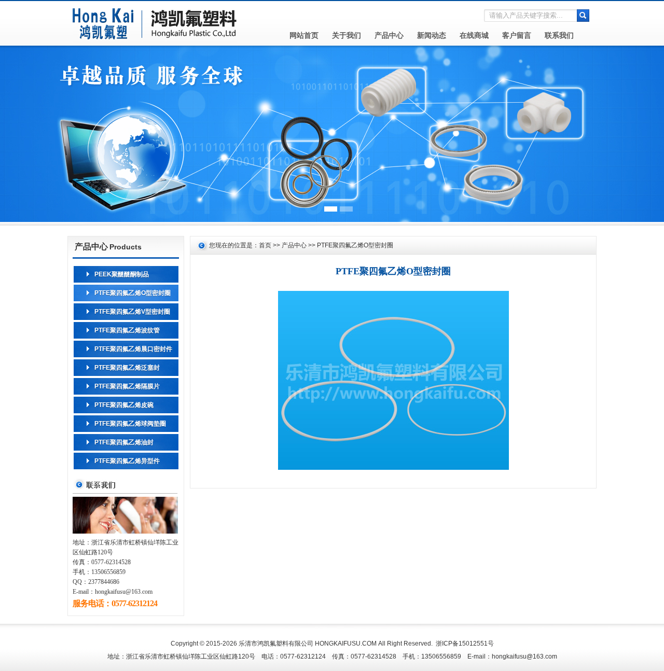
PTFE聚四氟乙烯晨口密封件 (133, 349)
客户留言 (516, 35)
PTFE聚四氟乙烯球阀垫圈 (130, 423)
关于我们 (346, 35)
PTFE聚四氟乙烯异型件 (127, 461)
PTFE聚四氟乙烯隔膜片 (127, 386)
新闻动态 (431, 35)
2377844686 (103, 581)
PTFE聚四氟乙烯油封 (124, 442)
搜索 (583, 15)
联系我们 (559, 35)
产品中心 (389, 35)
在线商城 (474, 35)
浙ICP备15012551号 (465, 643)
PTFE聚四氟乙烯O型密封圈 (132, 293)
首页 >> (270, 245)
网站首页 (304, 35)
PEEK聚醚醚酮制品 (121, 274)
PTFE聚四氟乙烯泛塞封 (127, 367)
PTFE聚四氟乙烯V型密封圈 (132, 311)
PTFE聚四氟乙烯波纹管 (127, 330)
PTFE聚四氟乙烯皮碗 (124, 405)
